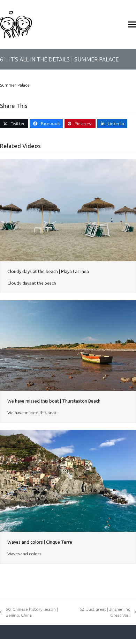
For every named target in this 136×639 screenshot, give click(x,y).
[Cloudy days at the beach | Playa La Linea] (68, 209)
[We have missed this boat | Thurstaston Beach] (68, 345)
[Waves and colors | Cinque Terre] (68, 480)
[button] (132, 24)
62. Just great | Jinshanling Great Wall (105, 612)
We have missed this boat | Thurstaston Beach (53, 400)
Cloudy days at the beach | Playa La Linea (48, 271)
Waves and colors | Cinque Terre (39, 541)
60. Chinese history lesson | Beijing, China (32, 612)
